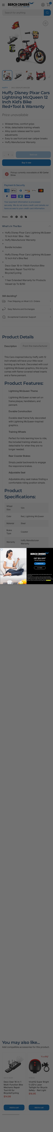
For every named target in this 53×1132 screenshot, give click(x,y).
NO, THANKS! (39, 567)
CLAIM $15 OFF (39, 563)
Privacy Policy (48, 580)
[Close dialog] (2, 550)
